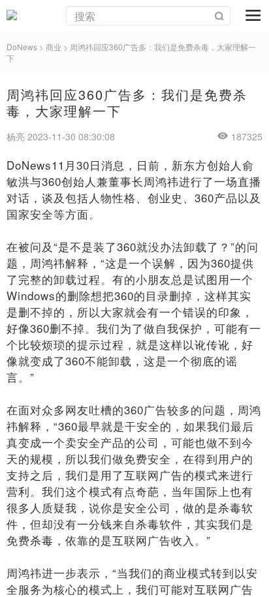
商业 (53, 46)
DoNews (22, 46)
